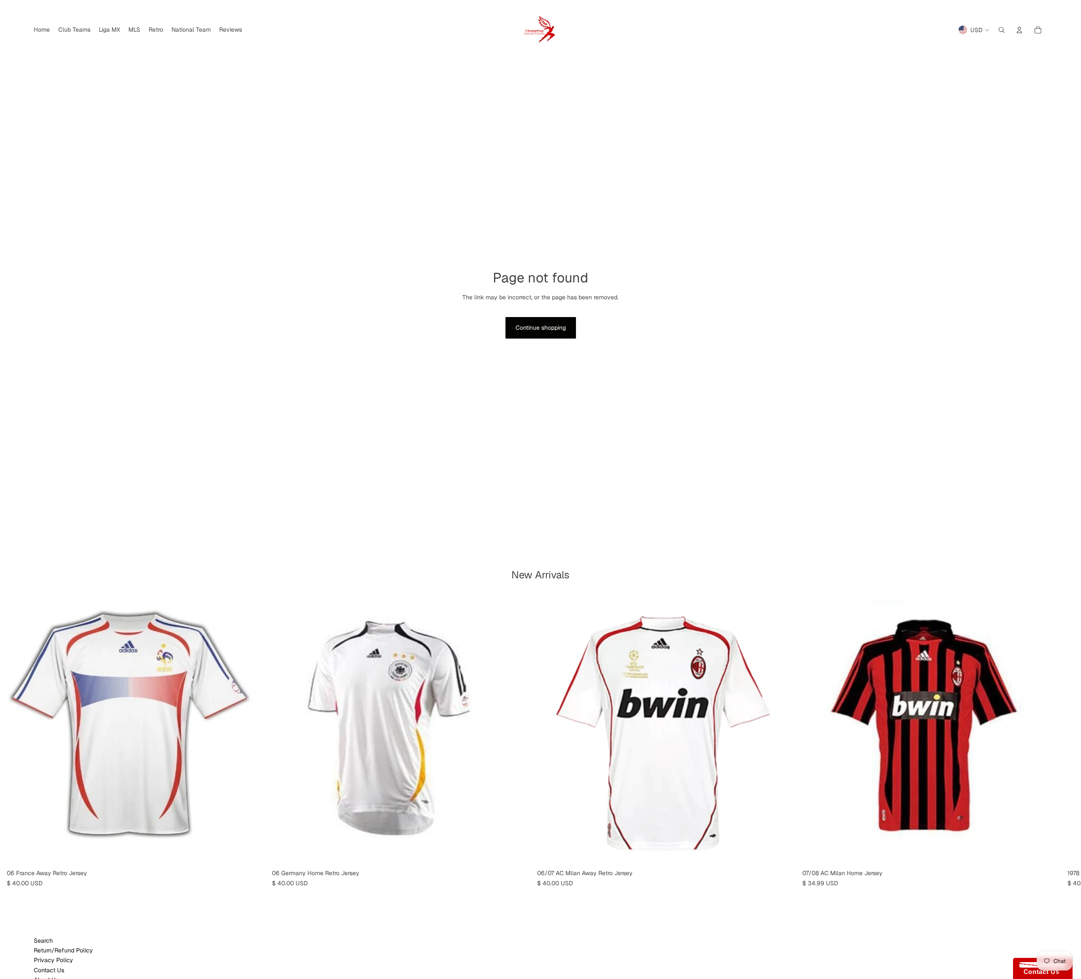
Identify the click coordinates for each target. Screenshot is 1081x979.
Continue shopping (541, 327)
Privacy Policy (53, 960)
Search (43, 940)
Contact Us (49, 970)
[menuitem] (42, 30)
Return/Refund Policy (63, 950)
